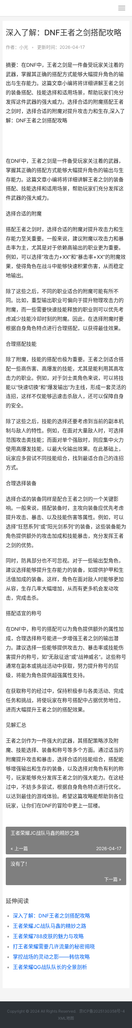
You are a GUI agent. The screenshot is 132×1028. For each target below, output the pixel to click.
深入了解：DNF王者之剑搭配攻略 (51, 915)
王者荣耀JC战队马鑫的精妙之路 (49, 926)
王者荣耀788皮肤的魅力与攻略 (48, 936)
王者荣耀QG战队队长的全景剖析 (50, 967)
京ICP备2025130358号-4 (102, 1011)
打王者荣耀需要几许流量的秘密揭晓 (54, 946)
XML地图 (66, 1018)
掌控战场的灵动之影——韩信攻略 (51, 957)
